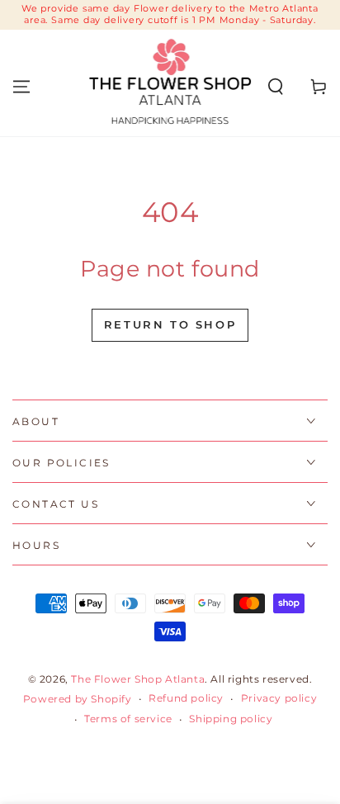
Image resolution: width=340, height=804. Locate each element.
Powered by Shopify (77, 699)
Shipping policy (230, 718)
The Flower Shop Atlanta (138, 679)
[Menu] (21, 87)
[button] (275, 87)
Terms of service (128, 718)
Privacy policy (279, 698)
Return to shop (170, 324)
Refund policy (186, 698)
